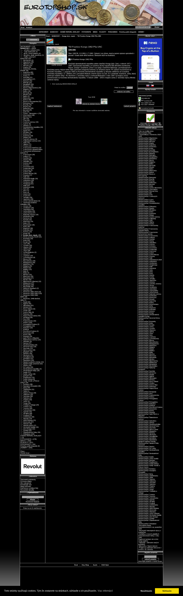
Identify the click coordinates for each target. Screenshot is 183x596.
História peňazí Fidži (145, 220)
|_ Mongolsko (26, 285)
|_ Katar (24, 223)
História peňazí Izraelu (146, 277)
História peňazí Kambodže (147, 296)
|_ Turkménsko (26, 410)
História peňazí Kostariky (147, 321)
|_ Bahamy (25, 81)
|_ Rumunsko (26, 333)
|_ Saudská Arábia (27, 345)
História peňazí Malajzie (146, 347)
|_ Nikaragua (25, 305)
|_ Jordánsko (26, 208)
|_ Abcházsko (26, 60)
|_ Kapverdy (25, 221)
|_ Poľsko (24, 322)
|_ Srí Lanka (25, 367)
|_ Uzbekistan (26, 417)
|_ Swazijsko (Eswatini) (29, 386)
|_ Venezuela (25, 422)
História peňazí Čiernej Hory (148, 191)
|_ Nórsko (24, 307)
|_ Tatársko (25, 398)
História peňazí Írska (145, 273)
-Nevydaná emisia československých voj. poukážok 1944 (150, 527)
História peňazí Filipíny (146, 222)
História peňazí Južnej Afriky (148, 290)
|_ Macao (24, 259)
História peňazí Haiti (145, 258)
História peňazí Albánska (147, 140)
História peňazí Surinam (146, 460)
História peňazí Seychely (147, 428)
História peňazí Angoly (146, 143)
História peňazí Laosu (146, 326)
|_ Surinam (25, 376)
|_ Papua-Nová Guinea (29, 316)
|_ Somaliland (26, 357)
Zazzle (95, 565)
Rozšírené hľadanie (32, 502)
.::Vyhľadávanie (32, 492)
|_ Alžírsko (25, 65)
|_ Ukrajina (25, 413)
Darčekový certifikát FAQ (29, 488)
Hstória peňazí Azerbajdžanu (148, 152)
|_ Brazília (24, 105)
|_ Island (24, 194)
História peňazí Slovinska (147, 434)
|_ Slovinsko (25, 355)
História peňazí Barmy (146, 160)
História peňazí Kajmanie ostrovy (149, 294)
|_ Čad (23, 112)
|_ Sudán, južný (26, 374)
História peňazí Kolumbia (147, 309)
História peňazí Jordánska (147, 287)
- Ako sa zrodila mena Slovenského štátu (145, 132)
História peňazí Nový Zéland (148, 381)
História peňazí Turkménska (148, 498)
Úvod (22, 27)
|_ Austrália (25, 77)
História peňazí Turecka (146, 496)
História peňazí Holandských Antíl (150, 260)
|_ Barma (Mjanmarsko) (29, 88)
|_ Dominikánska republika (30, 127)
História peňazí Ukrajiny (146, 501)
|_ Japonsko (25, 199)
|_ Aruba (24, 76)
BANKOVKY (56, 36)
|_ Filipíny (24, 144)
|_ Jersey (24, 206)
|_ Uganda (25, 412)
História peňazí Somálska (147, 438)
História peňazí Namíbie (146, 371)
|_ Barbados (25, 86)
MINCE (95, 32)
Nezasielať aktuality (27, 490)
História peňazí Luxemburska (148, 338)
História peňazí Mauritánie (147, 357)
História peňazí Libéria (146, 332)
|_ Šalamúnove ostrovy (29, 340)
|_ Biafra (24, 96)
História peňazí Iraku (145, 270)
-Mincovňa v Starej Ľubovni (147, 546)
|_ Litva (23, 254)
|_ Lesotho (25, 245)
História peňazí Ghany (146, 241)
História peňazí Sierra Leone (148, 429)
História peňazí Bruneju (146, 181)
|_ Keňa (24, 226)
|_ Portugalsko (26, 326)
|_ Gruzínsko (26, 166)
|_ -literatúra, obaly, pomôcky (31, 55)
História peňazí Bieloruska (147, 170)
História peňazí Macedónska (148, 342)
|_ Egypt (24, 130)
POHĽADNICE (113, 32)
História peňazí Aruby (145, 148)
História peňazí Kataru (146, 302)
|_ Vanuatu (25, 418)
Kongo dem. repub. (68, 36)
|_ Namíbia (25, 290)
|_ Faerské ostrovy (28, 139)
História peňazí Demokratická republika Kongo (148, 315)
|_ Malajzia (25, 266)
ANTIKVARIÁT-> (26, 46)
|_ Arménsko (25, 74)
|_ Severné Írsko (27, 346)
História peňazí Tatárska (146, 484)
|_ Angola (24, 67)
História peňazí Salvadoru (147, 421)
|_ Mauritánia (25, 278)
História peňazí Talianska (147, 481)
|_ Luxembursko (27, 257)
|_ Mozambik (25, 286)
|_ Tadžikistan (26, 389)
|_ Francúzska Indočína (29, 148)
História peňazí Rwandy (146, 412)
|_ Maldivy (24, 269)
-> (26, 48)
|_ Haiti (23, 177)
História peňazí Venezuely (147, 510)
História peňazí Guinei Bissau (148, 254)
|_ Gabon (24, 156)
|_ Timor (24, 401)
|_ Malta (24, 273)
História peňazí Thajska (146, 486)
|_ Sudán (24, 372)
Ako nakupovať (26, 483)
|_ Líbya (24, 250)
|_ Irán (23, 190)
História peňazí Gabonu (146, 237)
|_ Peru (23, 319)
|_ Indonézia (25, 187)
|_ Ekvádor (25, 132)
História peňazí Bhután (146, 167)
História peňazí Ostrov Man (148, 385)
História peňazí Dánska (146, 201)
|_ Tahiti (24, 391)
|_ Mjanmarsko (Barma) (29, 281)
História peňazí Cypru (146, 200)
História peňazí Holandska (147, 261)
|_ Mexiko (24, 280)
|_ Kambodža (26, 216)
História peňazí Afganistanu (147, 138)
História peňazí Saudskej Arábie (149, 424)
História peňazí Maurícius (147, 356)
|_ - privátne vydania (28, 50)
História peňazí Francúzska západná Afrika (148, 229)
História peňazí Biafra (145, 169)
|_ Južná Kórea (26, 213)
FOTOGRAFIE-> (26, 439)
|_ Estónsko (25, 136)
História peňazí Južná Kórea (148, 292)
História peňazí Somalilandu (148, 436)
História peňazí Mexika (146, 359)
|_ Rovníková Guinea (28, 331)
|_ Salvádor (25, 341)
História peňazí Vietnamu (147, 512)
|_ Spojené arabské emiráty (30, 362)
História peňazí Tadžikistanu (148, 476)
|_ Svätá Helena (26, 379)
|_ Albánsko (25, 64)
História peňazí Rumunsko (147, 409)
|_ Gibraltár (25, 161)
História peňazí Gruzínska (147, 248)
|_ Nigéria (24, 304)
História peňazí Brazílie (146, 179)
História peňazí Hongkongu (147, 265)
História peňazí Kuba (145, 323)
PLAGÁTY (102, 32)
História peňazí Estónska (147, 213)
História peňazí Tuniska (146, 494)
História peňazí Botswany (147, 177)
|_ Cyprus (24, 124)
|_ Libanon (25, 247)
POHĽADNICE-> (26, 444)
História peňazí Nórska (146, 380)
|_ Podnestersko (27, 321)
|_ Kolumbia (25, 230)
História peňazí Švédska (146, 469)
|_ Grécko (24, 163)
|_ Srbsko (24, 365)
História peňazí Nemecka (147, 373)
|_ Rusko (24, 334)
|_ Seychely (25, 348)
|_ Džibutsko (25, 129)
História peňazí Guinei (146, 253)
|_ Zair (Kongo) (26, 429)
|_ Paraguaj (25, 317)
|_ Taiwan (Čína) (27, 393)
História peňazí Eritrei (145, 212)
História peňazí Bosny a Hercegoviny (146, 175)
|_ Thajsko (25, 400)
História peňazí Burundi (146, 184)
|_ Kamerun (25, 218)
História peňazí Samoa (146, 422)
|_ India (23, 185)
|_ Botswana (25, 103)
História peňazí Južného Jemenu (149, 284)
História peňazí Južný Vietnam (149, 513)
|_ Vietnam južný (27, 425)
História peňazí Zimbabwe (147, 524)
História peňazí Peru (145, 393)
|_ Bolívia (24, 100)
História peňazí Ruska (146, 410)
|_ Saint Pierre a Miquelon (30, 338)
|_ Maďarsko (25, 264)
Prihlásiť (29, 27)
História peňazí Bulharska (147, 182)
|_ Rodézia (25, 329)
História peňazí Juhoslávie (147, 289)
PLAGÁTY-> (25, 442)
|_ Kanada (24, 220)
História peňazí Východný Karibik (149, 515)
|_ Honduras (25, 182)
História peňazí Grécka (146, 244)
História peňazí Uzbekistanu (148, 505)
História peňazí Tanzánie (147, 482)
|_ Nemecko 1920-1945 (29, 293)
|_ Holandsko (26, 180)
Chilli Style (105, 565)
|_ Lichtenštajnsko (27, 252)
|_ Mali (23, 271)
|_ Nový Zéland (26, 309)
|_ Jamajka (25, 197)
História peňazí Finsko (146, 224)
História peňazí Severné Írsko (148, 426)
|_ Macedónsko (26, 261)
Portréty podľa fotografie (127, 32)
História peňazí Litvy (145, 335)
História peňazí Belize (145, 164)
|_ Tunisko (25, 406)
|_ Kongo (24, 233)
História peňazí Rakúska (147, 404)
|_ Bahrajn (24, 82)
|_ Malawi (24, 268)
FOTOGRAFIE (86, 32)
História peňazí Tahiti (145, 477)
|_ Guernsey (25, 170)
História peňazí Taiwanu (146, 479)
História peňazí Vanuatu (146, 506)
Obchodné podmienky (28, 479)
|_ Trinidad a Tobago (28, 405)
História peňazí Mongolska (147, 364)
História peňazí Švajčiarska (147, 462)
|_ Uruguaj (25, 415)
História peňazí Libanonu (147, 330)
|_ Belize (24, 91)
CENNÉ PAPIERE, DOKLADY (70, 32)
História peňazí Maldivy (146, 350)
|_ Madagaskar (26, 262)
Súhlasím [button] (166, 591)
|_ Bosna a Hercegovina (29, 101)
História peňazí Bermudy (147, 165)
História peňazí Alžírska (146, 141)
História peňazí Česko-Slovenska (150, 188)
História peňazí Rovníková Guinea (150, 407)
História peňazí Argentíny (147, 145)
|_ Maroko (24, 274)
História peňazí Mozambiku (147, 366)
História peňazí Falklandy (147, 218)
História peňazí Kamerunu (147, 297)
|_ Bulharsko (25, 108)
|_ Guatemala (26, 168)
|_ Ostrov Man (26, 312)
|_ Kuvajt (24, 242)
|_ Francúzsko (26, 154)
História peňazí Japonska (147, 280)
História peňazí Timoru (146, 488)
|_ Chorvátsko (26, 115)
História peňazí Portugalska (148, 402)
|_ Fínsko (24, 146)
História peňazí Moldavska (147, 362)
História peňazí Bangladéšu (147, 157)
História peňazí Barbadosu (147, 158)
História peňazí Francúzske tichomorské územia (148, 233)
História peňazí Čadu (145, 186)
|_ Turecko (25, 408)
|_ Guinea (24, 172)
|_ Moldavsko (26, 283)
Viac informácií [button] (105, 591)
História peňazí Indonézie (147, 268)
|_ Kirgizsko (25, 228)
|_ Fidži (23, 142)
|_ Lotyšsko (25, 256)
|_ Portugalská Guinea (29, 324)
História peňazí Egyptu (146, 208)
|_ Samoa (24, 343)
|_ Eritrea (24, 134)
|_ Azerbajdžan (26, 79)
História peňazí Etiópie (146, 215)
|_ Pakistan (25, 314)
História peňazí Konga (146, 313)
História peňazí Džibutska (147, 206)
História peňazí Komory (146, 311)
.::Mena (32, 36)
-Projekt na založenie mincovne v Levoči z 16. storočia (149, 548)
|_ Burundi (24, 110)
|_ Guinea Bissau (27, 173)
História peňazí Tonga (146, 489)
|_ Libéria (24, 249)
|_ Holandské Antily (28, 178)
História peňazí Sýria (145, 474)
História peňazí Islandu (146, 275)
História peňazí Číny (145, 194)
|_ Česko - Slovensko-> (29, 113)
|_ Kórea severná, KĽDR (29, 237)
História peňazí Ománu (146, 383)
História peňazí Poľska (146, 397)
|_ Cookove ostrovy (28, 122)
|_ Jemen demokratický (29, 201)
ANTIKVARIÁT (43, 32)
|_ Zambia (24, 430)
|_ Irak (23, 189)
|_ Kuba (24, 240)
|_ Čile (23, 118)
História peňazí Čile (145, 193)
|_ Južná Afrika (26, 211)
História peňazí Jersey (146, 285)
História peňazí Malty (145, 352)
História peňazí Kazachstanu (148, 304)
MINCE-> (24, 441)
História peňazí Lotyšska (147, 337)
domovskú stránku (104, 110)
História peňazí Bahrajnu (146, 155)
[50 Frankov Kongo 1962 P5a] (80, 59)
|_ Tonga (24, 403)
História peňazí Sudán (146, 457)
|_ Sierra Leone (26, 350)
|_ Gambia (25, 158)
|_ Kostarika (25, 238)
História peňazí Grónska (146, 246)
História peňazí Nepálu (146, 374)
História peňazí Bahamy (146, 153)
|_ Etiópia (24, 137)
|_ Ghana (24, 160)
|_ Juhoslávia (26, 209)
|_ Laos (24, 244)
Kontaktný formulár (147, 108)
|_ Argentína (25, 72)
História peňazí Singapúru (147, 431)
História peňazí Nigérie (146, 376)
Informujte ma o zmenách (150, 124)
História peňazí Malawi (146, 349)
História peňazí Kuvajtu (146, 325)
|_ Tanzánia (25, 396)
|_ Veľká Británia (27, 420)
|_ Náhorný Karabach (28, 288)
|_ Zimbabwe (25, 434)
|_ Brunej (24, 106)
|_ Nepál (24, 302)
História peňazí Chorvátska (147, 189)
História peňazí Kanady (146, 299)
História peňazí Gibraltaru (147, 242)
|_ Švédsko (25, 384)
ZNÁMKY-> (24, 448)
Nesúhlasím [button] (146, 591)
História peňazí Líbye (145, 333)
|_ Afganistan (25, 62)
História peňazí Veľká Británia (148, 508)
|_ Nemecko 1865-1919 (29, 292)
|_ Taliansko (25, 394)
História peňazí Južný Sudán (148, 458)
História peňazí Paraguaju (147, 392)
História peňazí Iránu (145, 272)
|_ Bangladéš (25, 84)
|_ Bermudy (25, 93)
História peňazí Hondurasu (147, 263)
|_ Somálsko (25, 358)
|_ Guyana (25, 175)
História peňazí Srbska (146, 446)
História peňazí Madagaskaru (148, 344)
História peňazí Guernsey (147, 251)
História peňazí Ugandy (146, 500)
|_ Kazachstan (26, 225)
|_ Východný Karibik (28, 427)
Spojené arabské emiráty (147, 441)
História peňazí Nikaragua (147, 378)
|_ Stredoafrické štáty (28, 370)
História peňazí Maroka (146, 354)
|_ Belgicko (25, 89)
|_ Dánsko (25, 125)
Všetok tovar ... (26, 453)
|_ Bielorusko (25, 98)
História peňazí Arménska (147, 146)
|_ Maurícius (25, 276)
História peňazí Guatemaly (147, 249)
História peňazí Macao (146, 340)
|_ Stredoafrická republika (30, 369)
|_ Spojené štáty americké (30, 364)
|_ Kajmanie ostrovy (28, 214)
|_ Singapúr (25, 352)
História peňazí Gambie (146, 239)
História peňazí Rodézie (146, 405)
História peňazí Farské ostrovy (149, 217)
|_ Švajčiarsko (26, 377)
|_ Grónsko (25, 165)
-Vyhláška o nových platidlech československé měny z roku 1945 (148, 535)
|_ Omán (24, 310)
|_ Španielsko (26, 360)
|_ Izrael (24, 196)
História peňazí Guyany (146, 256)
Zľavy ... (23, 451)
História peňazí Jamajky (146, 278)
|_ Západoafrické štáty (29, 432)
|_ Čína (23, 120)
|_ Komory (25, 232)
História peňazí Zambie (146, 518)
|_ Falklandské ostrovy (29, 141)
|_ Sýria (24, 388)
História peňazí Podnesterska (148, 395)
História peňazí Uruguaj (146, 503)
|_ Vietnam (25, 424)
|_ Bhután (24, 94)
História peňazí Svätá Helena (148, 464)
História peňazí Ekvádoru (147, 210)
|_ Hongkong (25, 184)
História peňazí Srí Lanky (147, 448)
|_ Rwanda (25, 336)
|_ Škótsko (25, 353)
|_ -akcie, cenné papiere (29, 53)
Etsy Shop (85, 565)
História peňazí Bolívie (146, 172)
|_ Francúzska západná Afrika (31, 149)
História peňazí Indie (145, 266)
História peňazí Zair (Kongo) (148, 517)
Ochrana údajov (26, 481)
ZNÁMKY (141, 32)
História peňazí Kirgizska (147, 308)
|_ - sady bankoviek (28, 52)
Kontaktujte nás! (26, 485)
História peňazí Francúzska (148, 236)
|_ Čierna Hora (26, 117)
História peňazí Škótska (146, 433)
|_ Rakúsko (25, 328)
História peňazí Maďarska (147, 345)
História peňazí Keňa (145, 306)
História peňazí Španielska (147, 440)
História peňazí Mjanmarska (148, 361)
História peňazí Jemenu (146, 282)
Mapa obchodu (26, 486)
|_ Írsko (24, 192)
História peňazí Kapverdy (147, 301)
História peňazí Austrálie (146, 150)
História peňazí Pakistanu (147, 386)
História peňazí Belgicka (146, 162)
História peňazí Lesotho (146, 328)
